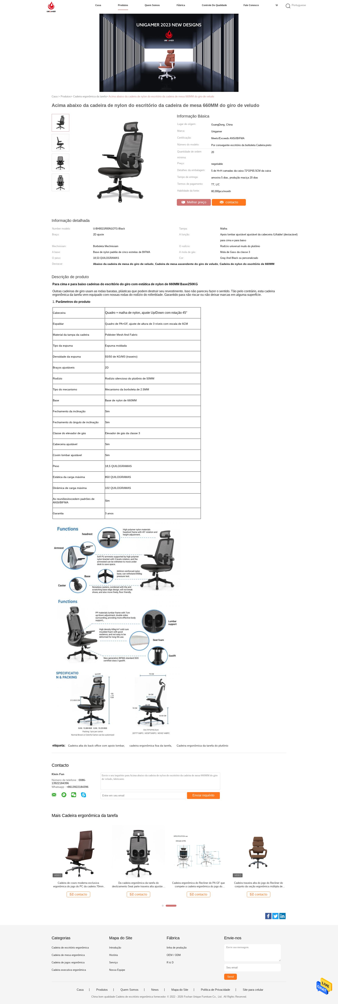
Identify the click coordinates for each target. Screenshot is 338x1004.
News (155, 989)
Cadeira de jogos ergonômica (68, 962)
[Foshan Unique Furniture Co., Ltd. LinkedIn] (282, 916)
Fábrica (181, 5)
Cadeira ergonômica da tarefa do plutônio (202, 745)
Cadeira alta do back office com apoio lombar (96, 745)
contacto (231, 202)
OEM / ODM (174, 955)
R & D (170, 962)
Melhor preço (196, 202)
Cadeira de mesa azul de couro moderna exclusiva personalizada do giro (258, 884)
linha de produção (177, 947)
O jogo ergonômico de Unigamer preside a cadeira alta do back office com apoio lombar (78, 884)
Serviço (113, 962)
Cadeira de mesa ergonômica (68, 955)
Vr (277, 5)
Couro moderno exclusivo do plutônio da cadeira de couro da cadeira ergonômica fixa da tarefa (138, 884)
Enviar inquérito (203, 795)
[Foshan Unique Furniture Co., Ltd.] (51, 7)
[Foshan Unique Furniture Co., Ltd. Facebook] (268, 916)
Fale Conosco (251, 5)
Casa (98, 5)
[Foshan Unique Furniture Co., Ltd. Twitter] (275, 916)
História (113, 955)
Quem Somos (152, 5)
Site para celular (253, 989)
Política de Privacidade (215, 989)
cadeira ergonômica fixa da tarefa (150, 745)
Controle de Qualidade (214, 5)
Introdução (115, 947)
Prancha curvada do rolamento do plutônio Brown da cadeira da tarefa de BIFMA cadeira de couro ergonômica (198, 884)
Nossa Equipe (117, 969)
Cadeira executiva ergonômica (69, 969)
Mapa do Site (179, 989)
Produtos (123, 5)
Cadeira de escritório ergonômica (70, 947)
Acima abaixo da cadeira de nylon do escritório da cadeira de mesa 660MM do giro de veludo (161, 96)
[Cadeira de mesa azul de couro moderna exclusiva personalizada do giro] (258, 851)
